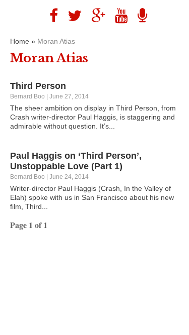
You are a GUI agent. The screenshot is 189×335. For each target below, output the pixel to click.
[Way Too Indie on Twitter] (71, 16)
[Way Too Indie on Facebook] (50, 16)
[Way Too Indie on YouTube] (117, 16)
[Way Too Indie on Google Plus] (94, 16)
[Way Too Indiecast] (138, 16)
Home (19, 41)
